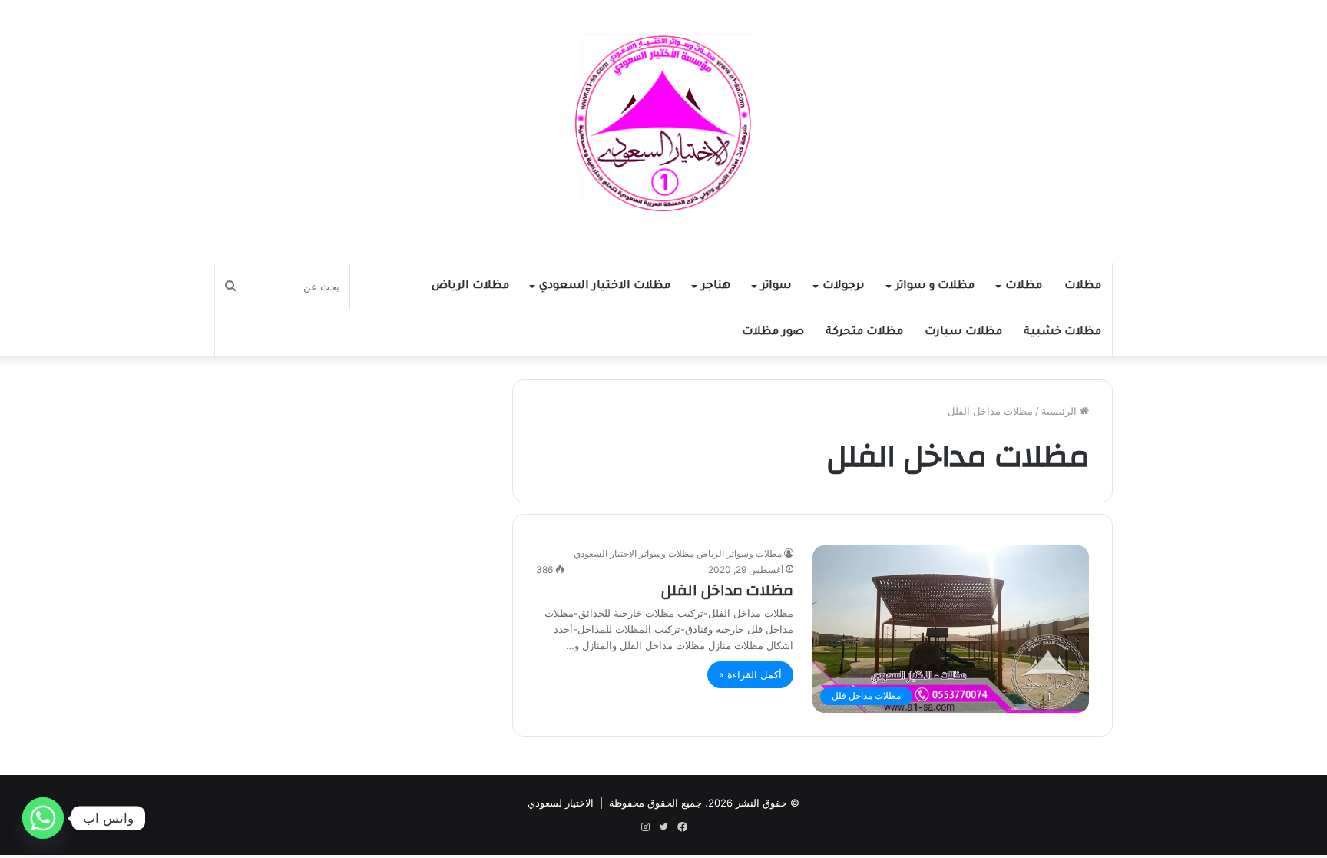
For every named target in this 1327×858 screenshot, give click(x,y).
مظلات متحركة (864, 332)
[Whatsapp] (43, 818)
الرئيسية (1060, 411)
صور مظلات (773, 332)
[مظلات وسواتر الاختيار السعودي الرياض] (663, 123)
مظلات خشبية (1062, 332)
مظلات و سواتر (935, 286)
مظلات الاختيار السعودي (604, 286)
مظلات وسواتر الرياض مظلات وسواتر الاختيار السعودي (678, 553)
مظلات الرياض (470, 286)
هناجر (715, 286)
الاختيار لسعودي (561, 803)
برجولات (843, 286)
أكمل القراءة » (750, 674)
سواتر (776, 286)
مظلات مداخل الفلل (727, 590)
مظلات (1082, 286)
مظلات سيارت (963, 332)
